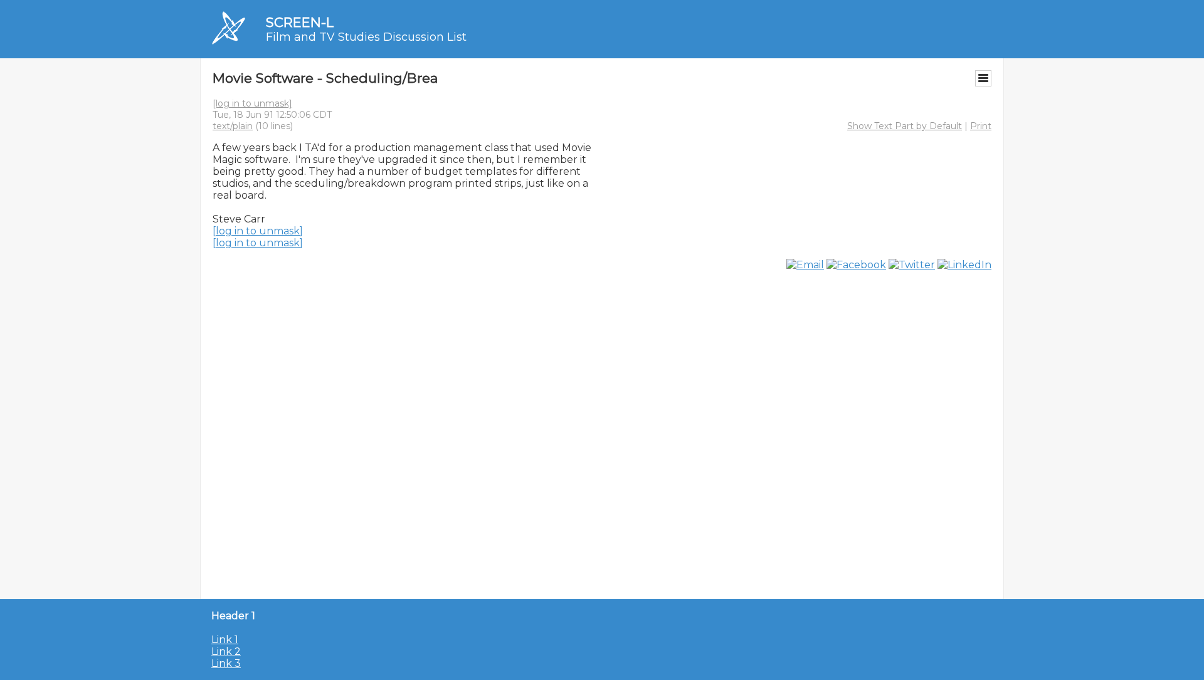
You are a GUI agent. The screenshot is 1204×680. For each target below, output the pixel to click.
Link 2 (226, 651)
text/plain (233, 126)
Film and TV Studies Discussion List (366, 37)
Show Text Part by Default (904, 126)
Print (980, 126)
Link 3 (226, 663)
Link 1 (224, 640)
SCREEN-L (300, 22)
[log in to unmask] (252, 103)
